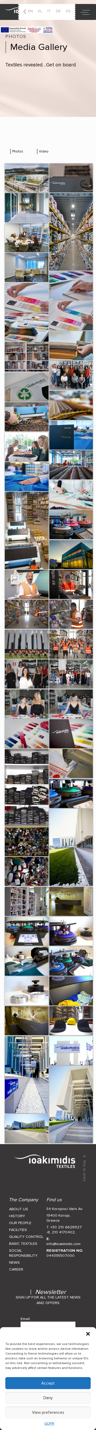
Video (44, 151)
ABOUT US (18, 1209)
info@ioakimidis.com (63, 1244)
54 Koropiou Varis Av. (64, 1209)
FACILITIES (18, 1230)
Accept (48, 1383)
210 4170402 (63, 1232)
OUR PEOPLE (20, 1223)
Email (25, 1319)
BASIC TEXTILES (23, 1243)
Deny (48, 1397)
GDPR (49, 1423)
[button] (88, 1333)
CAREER (16, 1269)
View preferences (48, 1412)
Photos (17, 151)
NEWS (14, 1262)
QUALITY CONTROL (26, 1236)
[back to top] (84, 1168)
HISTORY (17, 1216)
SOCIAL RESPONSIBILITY (23, 1253)
